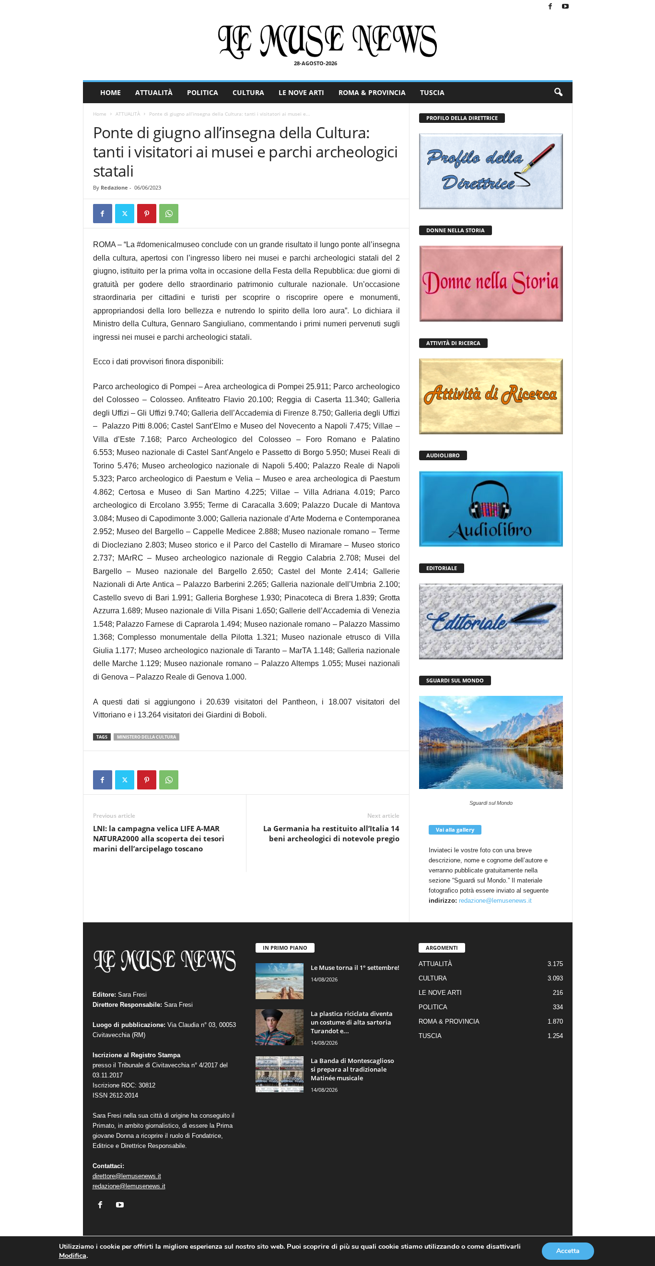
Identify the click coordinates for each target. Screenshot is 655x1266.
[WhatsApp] (168, 213)
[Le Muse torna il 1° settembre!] (280, 981)
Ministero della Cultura (146, 737)
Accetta (568, 1250)
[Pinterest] (146, 213)
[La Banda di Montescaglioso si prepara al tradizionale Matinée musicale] (280, 1074)
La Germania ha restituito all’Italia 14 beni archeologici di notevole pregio (331, 833)
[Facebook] (550, 7)
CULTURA (248, 92)
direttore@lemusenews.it (127, 1176)
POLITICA (202, 92)
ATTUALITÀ (154, 92)
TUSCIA (432, 92)
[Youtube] (565, 7)
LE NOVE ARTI (301, 92)
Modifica (72, 1255)
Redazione (114, 187)
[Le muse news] (328, 42)
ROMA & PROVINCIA (372, 92)
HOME (110, 92)
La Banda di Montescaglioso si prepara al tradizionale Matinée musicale (352, 1069)
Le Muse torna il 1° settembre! (355, 967)
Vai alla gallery (455, 829)
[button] (558, 92)
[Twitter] (124, 213)
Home (99, 113)
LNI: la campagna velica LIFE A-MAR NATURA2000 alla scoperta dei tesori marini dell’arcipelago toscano (158, 838)
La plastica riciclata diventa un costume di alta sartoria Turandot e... (352, 1022)
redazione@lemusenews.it (495, 900)
